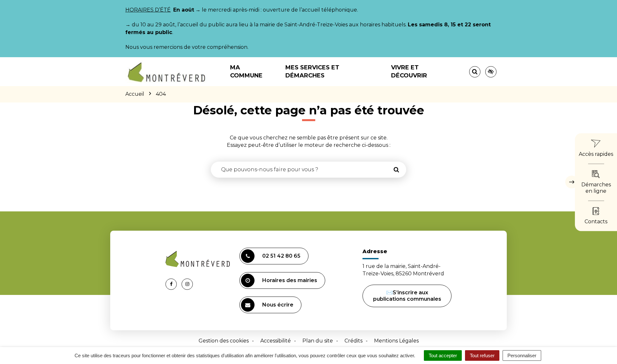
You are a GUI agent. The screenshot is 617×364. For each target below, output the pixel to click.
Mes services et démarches (312, 71)
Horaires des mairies (289, 280)
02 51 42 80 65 (281, 256)
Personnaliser (521, 355)
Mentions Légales (396, 341)
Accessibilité (275, 341)
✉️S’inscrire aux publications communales (407, 295)
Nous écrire (277, 305)
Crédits (353, 341)
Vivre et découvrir (409, 71)
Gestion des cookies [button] (224, 341)
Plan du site (317, 341)
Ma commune (246, 71)
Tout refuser (482, 355)
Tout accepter (443, 355)
